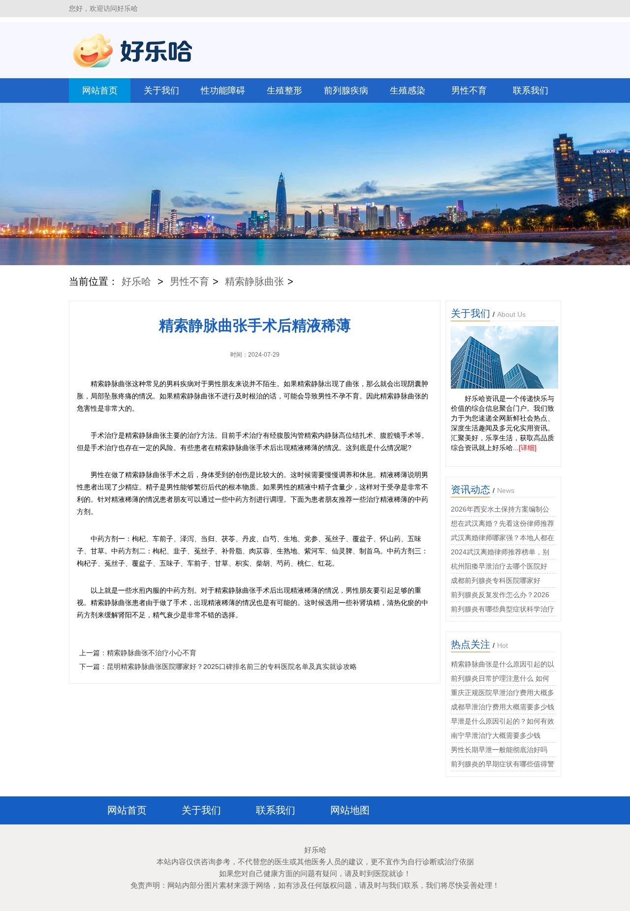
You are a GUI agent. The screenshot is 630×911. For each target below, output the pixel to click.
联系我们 (530, 90)
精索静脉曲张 (254, 281)
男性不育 (469, 90)
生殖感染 (407, 90)
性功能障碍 (223, 90)
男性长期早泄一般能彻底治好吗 (499, 750)
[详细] (527, 448)
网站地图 (350, 810)
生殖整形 (284, 90)
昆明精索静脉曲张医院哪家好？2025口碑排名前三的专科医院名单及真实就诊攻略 (232, 666)
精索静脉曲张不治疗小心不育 (151, 653)
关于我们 (161, 90)
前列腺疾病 (346, 90)
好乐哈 (136, 281)
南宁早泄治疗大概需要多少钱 (495, 735)
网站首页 (100, 90)
